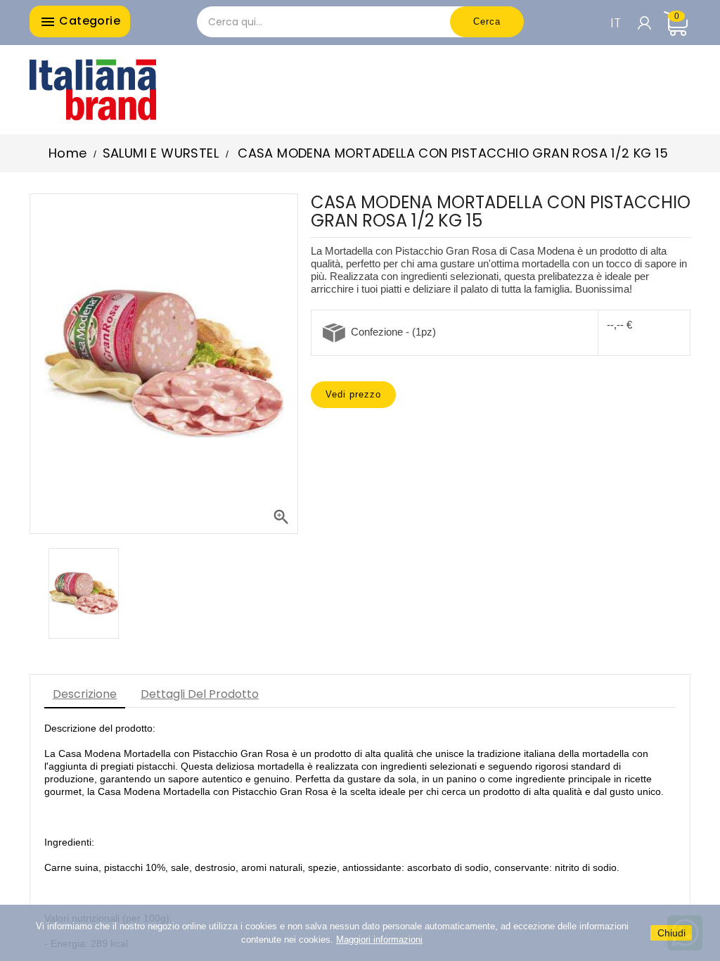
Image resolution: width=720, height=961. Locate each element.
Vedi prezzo (353, 394)
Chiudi (671, 932)
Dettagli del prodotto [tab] (200, 694)
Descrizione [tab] (85, 694)
